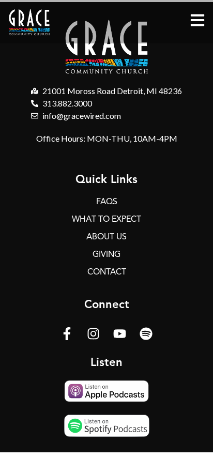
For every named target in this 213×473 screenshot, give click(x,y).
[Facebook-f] (67, 333)
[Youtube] (120, 333)
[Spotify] (146, 333)
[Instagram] (93, 333)
